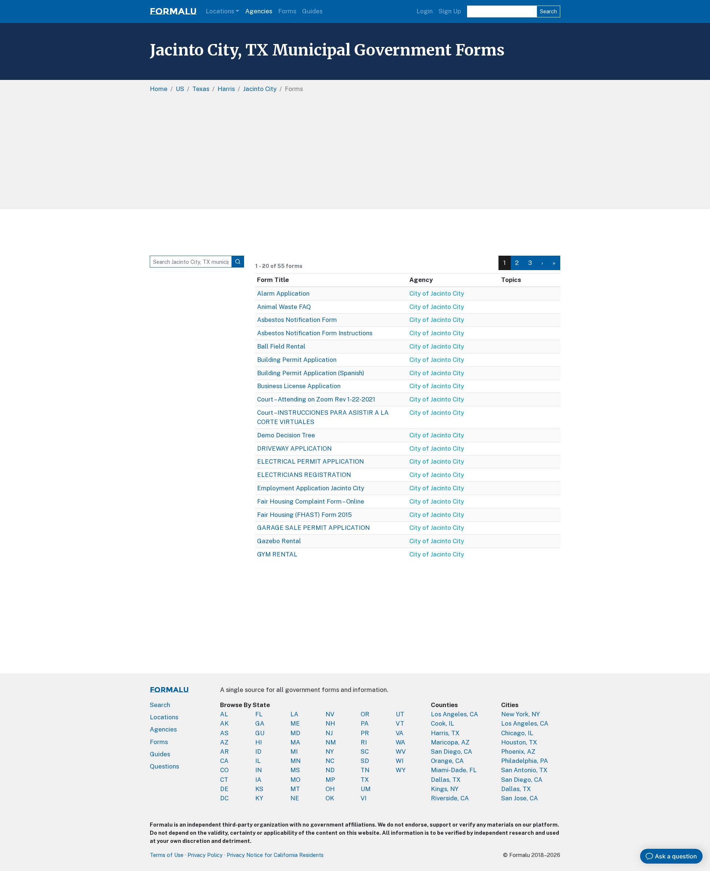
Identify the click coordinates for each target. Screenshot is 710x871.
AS (224, 733)
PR (365, 733)
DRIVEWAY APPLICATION (294, 448)
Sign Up (450, 11)
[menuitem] (517, 263)
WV (401, 751)
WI (399, 760)
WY (401, 770)
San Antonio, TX (524, 770)
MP (330, 779)
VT (400, 723)
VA (399, 733)
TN (365, 770)
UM (366, 789)
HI (258, 742)
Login (424, 11)
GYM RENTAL (277, 554)
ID (258, 751)
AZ (224, 742)
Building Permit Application (297, 359)
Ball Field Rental (281, 346)
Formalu (173, 11)
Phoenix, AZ (518, 751)
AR (224, 751)
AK (224, 723)
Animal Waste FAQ (284, 306)
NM (330, 742)
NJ (329, 733)
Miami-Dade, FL (454, 770)
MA (295, 742)
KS (259, 789)
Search (548, 11)
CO (224, 770)
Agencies (258, 11)
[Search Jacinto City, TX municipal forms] (237, 262)
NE (294, 798)
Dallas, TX (446, 779)
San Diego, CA (451, 751)
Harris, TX (445, 733)
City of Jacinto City (436, 293)
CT (224, 779)
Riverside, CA (450, 798)
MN (295, 760)
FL (259, 714)
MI (294, 751)
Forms (287, 11)
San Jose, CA (519, 798)
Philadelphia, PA (524, 760)
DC (224, 798)
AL (224, 714)
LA (294, 714)
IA (258, 779)
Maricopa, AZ (450, 742)
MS (295, 770)
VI (363, 798)
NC (329, 760)
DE (224, 789)
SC (365, 751)
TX (365, 779)
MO (295, 779)
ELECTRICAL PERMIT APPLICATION (310, 461)
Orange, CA (447, 760)
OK (329, 798)
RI (364, 742)
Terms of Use (166, 855)
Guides (312, 11)
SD (365, 760)
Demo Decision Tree (286, 435)
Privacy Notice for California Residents (275, 855)
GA (259, 723)
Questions (164, 766)
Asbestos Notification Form (297, 319)
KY (259, 798)
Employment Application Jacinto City (310, 488)
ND (330, 770)
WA (400, 742)
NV (329, 714)
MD (295, 733)
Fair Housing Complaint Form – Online (310, 501)
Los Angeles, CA (454, 714)
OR (365, 714)
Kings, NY (445, 789)
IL (258, 760)
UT (400, 714)
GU (259, 733)
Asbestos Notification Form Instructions (314, 333)
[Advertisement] (355, 153)
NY (329, 751)
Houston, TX (519, 742)
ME (295, 723)
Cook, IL (442, 723)
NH (330, 723)
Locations (220, 11)
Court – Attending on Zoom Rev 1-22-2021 (316, 399)
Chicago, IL (517, 733)
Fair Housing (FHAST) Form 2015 (304, 514)
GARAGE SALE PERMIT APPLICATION (313, 527)
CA (224, 760)
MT (295, 789)
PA (365, 723)
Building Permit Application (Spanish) (310, 373)
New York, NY (520, 714)
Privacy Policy (205, 855)
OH (330, 789)
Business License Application (299, 386)
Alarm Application (283, 293)
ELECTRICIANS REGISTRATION (304, 474)
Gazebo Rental (279, 541)
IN (258, 770)
